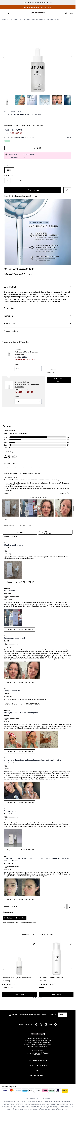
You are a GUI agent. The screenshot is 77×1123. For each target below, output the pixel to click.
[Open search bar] (7, 13)
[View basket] (71, 13)
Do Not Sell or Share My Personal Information (38, 1053)
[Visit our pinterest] (55, 1024)
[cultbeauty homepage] (37, 13)
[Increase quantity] (21, 180)
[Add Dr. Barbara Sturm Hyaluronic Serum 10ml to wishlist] (33, 943)
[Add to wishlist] (67, 190)
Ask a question (38, 125)
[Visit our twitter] (41, 1024)
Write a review (26, 125)
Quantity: (8, 176)
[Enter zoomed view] (69, 88)
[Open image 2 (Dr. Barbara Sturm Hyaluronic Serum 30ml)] (20, 100)
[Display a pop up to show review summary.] (55, 984)
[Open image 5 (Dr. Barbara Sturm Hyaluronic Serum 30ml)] (57, 100)
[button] (37, 121)
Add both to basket (59, 380)
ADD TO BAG (19, 994)
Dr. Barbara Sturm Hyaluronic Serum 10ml (16, 978)
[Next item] (71, 969)
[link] (66, 13)
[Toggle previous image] (3, 57)
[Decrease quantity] (7, 180)
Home (4, 19)
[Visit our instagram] (46, 1024)
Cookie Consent (37, 1051)
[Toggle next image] (71, 57)
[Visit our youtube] (50, 1024)
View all (68, 137)
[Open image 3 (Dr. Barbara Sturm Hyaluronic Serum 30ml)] (32, 100)
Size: (6, 165)
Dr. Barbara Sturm (15, 19)
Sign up (62, 1015)
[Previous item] (3, 969)
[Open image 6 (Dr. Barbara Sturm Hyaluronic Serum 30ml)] (69, 100)
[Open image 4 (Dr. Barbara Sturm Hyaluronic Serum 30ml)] (45, 100)
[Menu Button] (2, 13)
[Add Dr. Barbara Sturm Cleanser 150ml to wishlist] (70, 943)
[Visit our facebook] (36, 1024)
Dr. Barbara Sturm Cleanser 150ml (51, 978)
